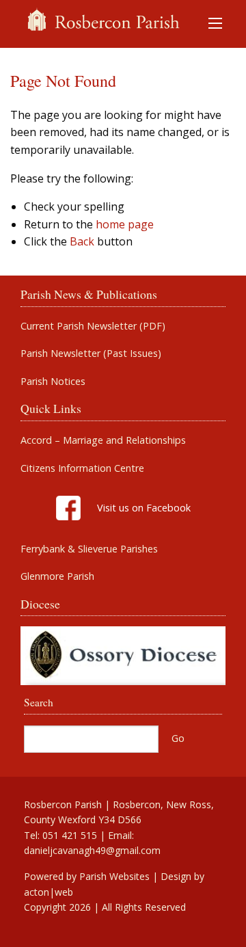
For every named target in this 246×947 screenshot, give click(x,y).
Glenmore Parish (57, 576)
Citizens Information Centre (82, 468)
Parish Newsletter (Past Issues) (90, 353)
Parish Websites (114, 876)
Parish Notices (52, 381)
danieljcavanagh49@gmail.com (92, 850)
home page (125, 224)
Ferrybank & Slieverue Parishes (89, 549)
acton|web (48, 891)
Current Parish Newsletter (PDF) (92, 326)
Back (82, 241)
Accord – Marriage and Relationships (103, 440)
